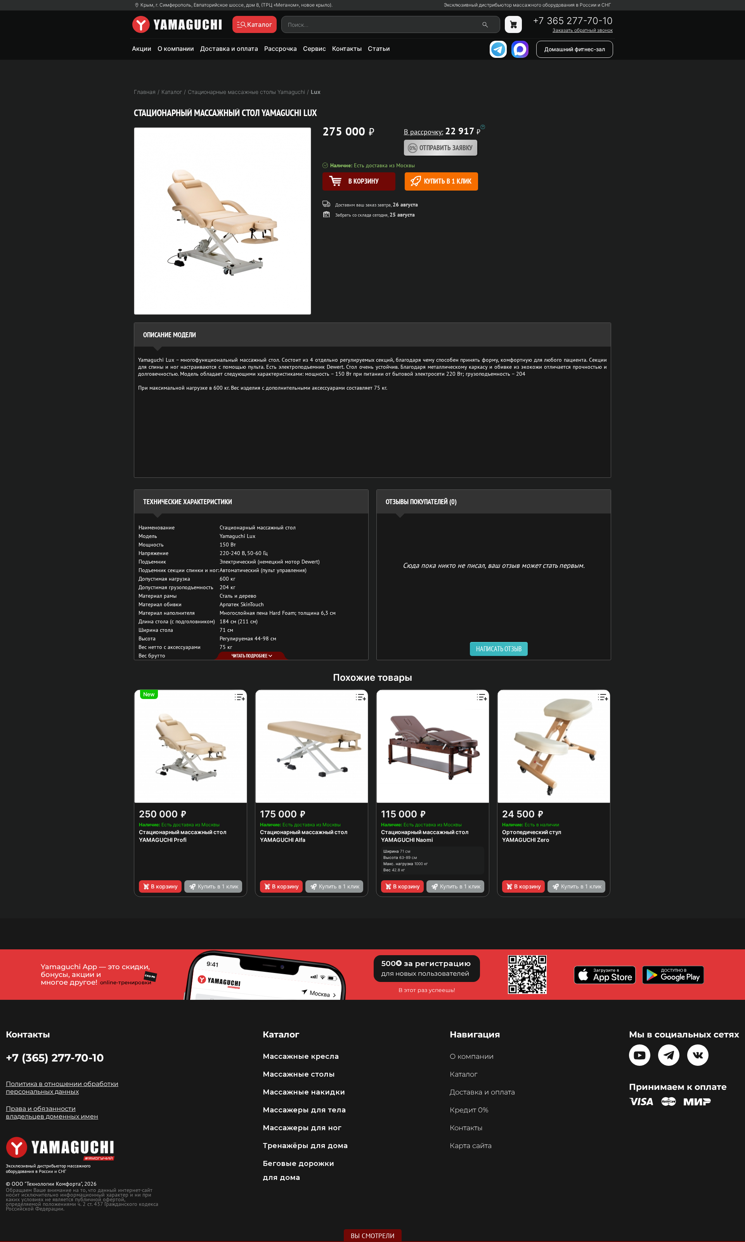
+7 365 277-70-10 (573, 21)
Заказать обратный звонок (583, 30)
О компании (176, 48)
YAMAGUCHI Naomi (407, 839)
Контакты (347, 48)
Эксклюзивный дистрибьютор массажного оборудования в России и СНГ (527, 5)
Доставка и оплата (229, 48)
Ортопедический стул (531, 832)
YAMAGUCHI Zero (525, 839)
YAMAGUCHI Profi (163, 839)
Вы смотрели (373, 1236)
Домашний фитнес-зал (574, 49)
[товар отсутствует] (513, 24)
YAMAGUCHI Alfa (282, 839)
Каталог (463, 1074)
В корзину (164, 886)
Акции (141, 48)
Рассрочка (280, 48)
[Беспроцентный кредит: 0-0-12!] (482, 127)
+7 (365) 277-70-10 (55, 1057)
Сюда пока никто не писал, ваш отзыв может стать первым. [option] (494, 565)
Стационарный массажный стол (182, 832)
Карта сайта (471, 1145)
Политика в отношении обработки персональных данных (62, 1087)
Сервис (314, 48)
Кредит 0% (469, 1110)
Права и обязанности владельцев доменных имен (52, 1112)
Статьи (379, 48)
